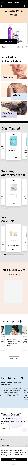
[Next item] (26, 26)
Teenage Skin (10, 336)
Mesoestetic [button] (13, 194)
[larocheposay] (18, 47)
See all (25, 47)
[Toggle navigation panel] (3, 2)
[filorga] (4, 47)
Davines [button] (13, 241)
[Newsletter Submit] (22, 428)
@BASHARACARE (6, 384)
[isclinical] (11, 47)
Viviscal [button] (13, 148)
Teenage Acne (18, 336)
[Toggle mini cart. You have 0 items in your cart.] (26, 2)
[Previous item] (1, 26)
